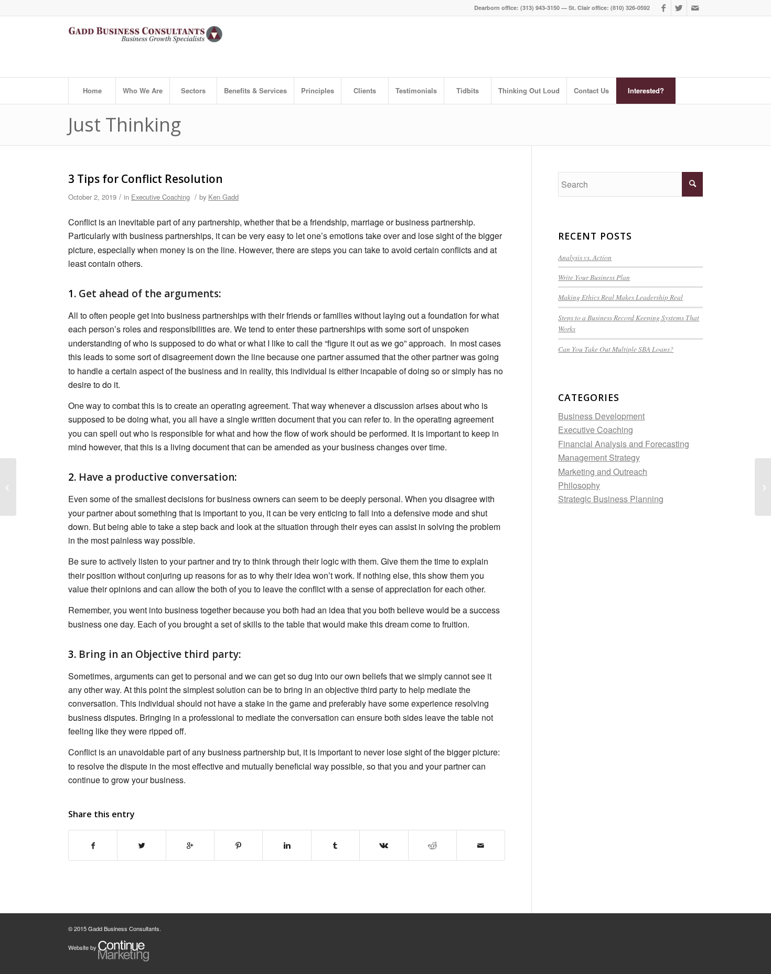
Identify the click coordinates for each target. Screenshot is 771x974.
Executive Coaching (160, 197)
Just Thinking (124, 124)
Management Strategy (599, 457)
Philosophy (579, 485)
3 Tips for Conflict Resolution (145, 178)
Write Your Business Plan (594, 277)
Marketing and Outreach (602, 472)
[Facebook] (663, 8)
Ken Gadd (223, 197)
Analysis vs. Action (585, 257)
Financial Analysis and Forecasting (623, 444)
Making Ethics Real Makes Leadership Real (620, 297)
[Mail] (695, 8)
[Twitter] (679, 8)
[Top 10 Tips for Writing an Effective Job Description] (763, 487)
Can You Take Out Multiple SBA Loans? (615, 349)
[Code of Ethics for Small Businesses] (8, 487)
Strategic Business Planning (610, 499)
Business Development (601, 416)
